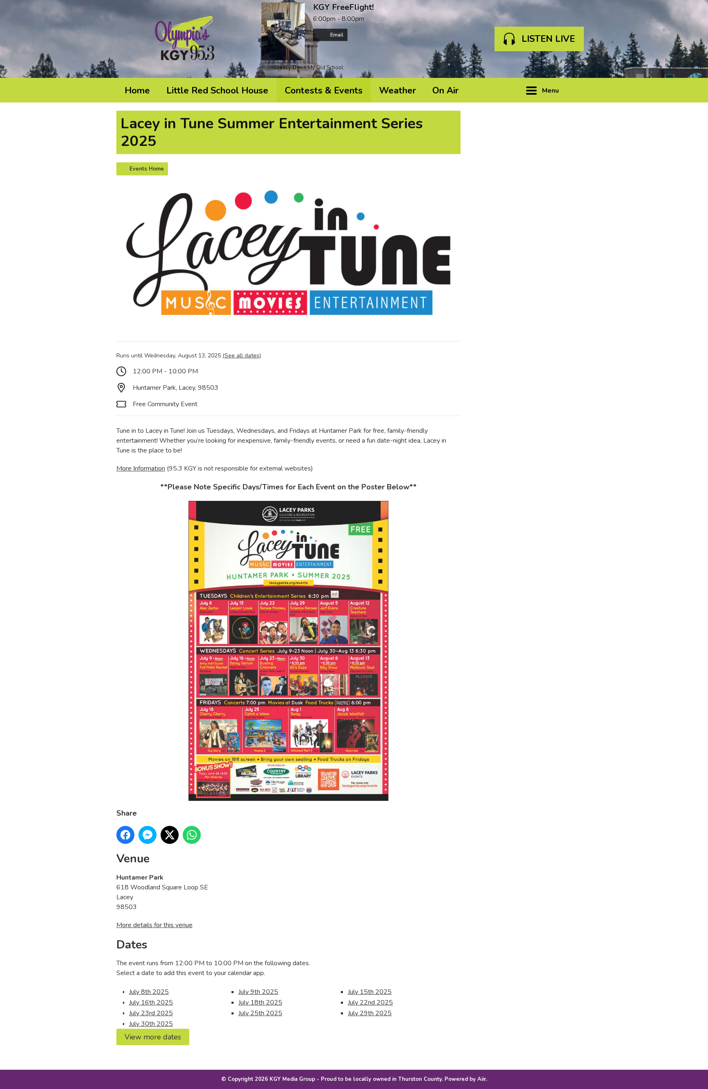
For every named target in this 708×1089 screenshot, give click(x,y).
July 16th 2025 (151, 1002)
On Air (445, 90)
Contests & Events (324, 90)
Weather (397, 90)
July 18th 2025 (260, 1002)
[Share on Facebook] (125, 835)
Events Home (146, 169)
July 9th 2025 (258, 991)
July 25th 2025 (260, 1013)
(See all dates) (241, 355)
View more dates (153, 1037)
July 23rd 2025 (151, 1013)
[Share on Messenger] (147, 835)
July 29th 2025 (370, 1013)
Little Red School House (217, 90)
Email (336, 35)
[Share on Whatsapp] (192, 835)
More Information (140, 468)
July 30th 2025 (151, 1023)
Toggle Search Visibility (579, 90)
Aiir (481, 1079)
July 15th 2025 (370, 991)
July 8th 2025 (149, 991)
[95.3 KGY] (184, 39)
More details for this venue (154, 925)
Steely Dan (288, 67)
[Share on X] (170, 835)
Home (137, 90)
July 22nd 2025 (370, 1002)
